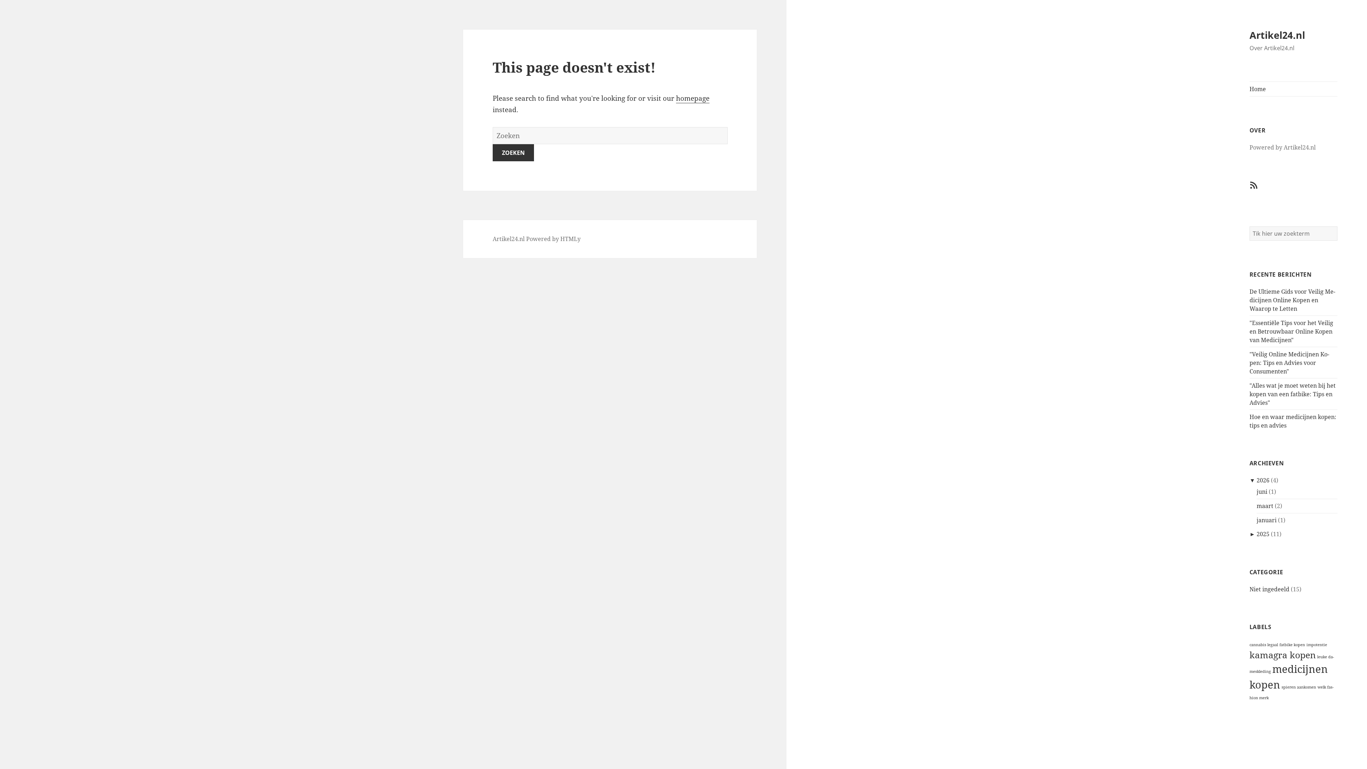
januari (1267, 520)
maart (1265, 506)
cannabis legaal (1264, 644)
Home (1258, 89)
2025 (1263, 534)
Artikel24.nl (1277, 35)
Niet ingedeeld (1269, 589)
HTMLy (570, 239)
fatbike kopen (1292, 644)
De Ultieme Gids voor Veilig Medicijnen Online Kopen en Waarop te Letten (1292, 300)
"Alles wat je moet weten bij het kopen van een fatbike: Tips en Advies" (1293, 394)
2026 (1263, 480)
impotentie (1316, 644)
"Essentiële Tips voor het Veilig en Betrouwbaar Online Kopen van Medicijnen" (1291, 331)
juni (1262, 492)
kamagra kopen (1283, 655)
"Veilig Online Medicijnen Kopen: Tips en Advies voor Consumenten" (1289, 362)
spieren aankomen (1299, 687)
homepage (692, 98)
